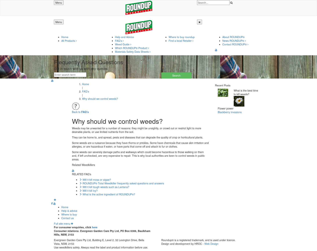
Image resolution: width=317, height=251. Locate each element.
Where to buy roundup (182, 37)
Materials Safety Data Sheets (132, 51)
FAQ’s (119, 40)
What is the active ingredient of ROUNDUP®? (109, 194)
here (94, 227)
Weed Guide (122, 44)
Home (64, 37)
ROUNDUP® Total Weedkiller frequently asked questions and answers (123, 183)
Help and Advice (124, 37)
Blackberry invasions (230, 112)
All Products (68, 40)
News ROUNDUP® (233, 40)
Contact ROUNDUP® (234, 44)
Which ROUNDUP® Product (131, 48)
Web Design (211, 244)
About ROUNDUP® (233, 37)
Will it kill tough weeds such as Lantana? (106, 187)
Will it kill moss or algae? (97, 179)
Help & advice (69, 211)
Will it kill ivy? (90, 190)
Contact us (67, 218)
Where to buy (69, 214)
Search (176, 75)
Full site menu (62, 223)
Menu (58, 2)
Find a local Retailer (180, 40)
